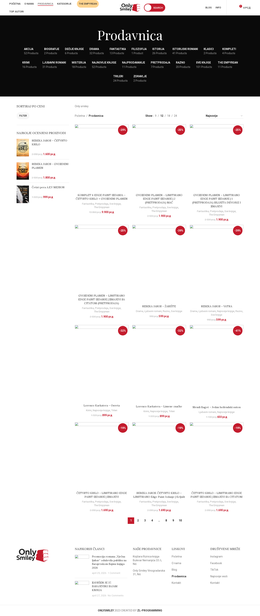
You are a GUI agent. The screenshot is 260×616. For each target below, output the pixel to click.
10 (180, 520)
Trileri (114, 410)
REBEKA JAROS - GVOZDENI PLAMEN (50, 166)
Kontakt (176, 582)
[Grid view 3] (192, 115)
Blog (174, 569)
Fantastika (88, 203)
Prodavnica (179, 576)
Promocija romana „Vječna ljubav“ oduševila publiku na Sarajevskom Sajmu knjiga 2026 (109, 562)
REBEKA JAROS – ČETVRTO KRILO (49, 142)
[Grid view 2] (186, 115)
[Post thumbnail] (82, 565)
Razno (166, 311)
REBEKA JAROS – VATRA (216, 306)
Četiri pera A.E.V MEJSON (48, 187)
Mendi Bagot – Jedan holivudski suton (217, 407)
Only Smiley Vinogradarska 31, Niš (149, 572)
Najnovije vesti (218, 576)
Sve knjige (115, 203)
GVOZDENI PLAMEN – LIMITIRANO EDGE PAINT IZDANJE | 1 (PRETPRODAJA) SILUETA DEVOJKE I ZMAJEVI (216, 200)
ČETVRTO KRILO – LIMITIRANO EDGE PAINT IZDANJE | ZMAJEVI (102, 495)
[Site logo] (130, 7)
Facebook (216, 563)
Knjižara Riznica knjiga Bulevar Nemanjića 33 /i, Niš (147, 560)
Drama (139, 311)
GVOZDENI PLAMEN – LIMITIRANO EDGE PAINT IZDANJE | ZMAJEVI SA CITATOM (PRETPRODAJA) (101, 299)
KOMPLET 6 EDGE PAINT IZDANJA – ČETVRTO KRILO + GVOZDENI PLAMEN (102, 197)
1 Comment (114, 573)
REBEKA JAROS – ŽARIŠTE (159, 306)
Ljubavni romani (153, 311)
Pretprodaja (101, 203)
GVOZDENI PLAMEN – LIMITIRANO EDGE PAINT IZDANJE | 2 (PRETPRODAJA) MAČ (159, 198)
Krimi (89, 410)
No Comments (116, 595)
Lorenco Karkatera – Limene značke (159, 406)
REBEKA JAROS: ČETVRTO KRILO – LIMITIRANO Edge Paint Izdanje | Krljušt (159, 495)
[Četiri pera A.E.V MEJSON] (23, 194)
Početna (80, 115)
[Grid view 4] (198, 115)
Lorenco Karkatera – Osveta (102, 405)
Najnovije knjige (225, 311)
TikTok (214, 569)
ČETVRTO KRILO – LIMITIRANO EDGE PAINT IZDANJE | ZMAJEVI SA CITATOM (216, 495)
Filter (23, 115)
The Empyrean (101, 207)
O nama (176, 563)
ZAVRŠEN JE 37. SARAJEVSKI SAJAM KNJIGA (104, 586)
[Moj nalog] (232, 7)
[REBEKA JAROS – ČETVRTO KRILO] (23, 147)
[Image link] (32, 554)
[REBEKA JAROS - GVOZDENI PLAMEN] (23, 171)
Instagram (216, 556)
